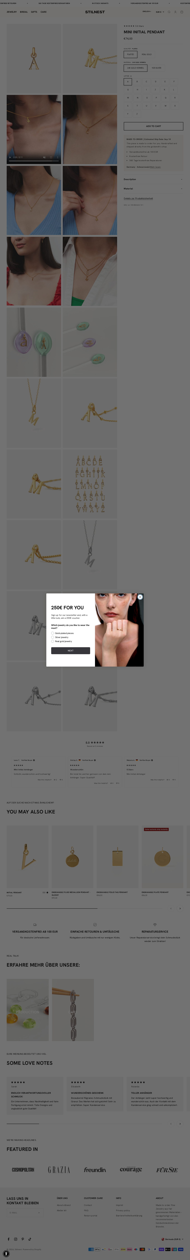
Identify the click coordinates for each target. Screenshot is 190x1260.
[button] (6, 1253)
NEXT (71, 650)
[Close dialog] (140, 597)
